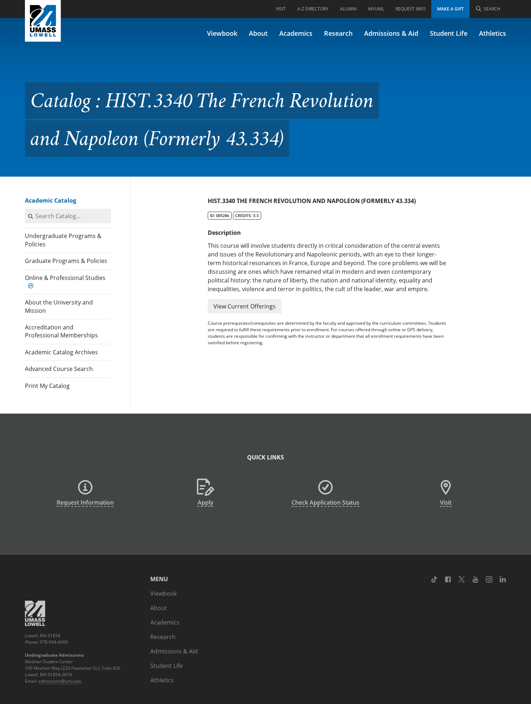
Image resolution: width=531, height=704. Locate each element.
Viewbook (222, 33)
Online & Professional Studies (65, 278)
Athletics (492, 33)
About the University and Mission (59, 306)
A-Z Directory (312, 9)
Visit (281, 9)
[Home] (43, 21)
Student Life (448, 33)
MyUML (376, 9)
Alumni (348, 9)
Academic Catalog (50, 200)
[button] (244, 306)
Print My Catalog (47, 386)
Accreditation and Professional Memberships (61, 331)
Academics (295, 33)
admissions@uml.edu (59, 681)
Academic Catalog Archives (61, 352)
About (258, 33)
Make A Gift (450, 9)
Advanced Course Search (59, 369)
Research (338, 33)
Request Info (411, 9)
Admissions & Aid (391, 33)
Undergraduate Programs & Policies (63, 240)
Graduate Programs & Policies (66, 261)
